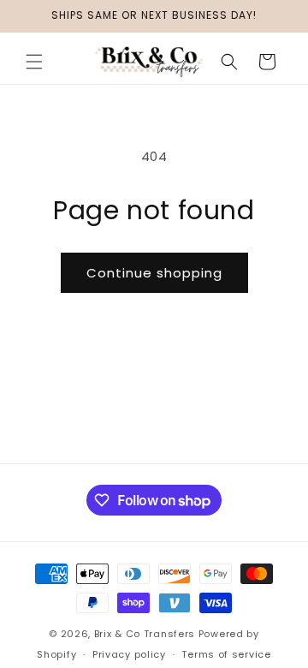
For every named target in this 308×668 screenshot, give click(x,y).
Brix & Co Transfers (146, 634)
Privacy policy (129, 654)
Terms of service (225, 654)
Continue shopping (154, 273)
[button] (34, 62)
